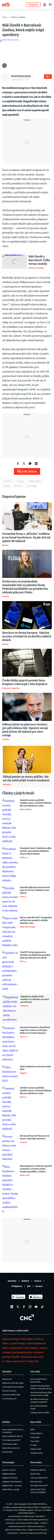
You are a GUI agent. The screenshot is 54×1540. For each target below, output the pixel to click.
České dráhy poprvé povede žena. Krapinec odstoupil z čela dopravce (24, 682)
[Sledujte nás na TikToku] (42, 1307)
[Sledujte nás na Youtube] (36, 1307)
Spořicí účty (35, 1473)
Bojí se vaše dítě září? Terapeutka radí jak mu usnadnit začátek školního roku (36, 920)
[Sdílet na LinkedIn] (36, 463)
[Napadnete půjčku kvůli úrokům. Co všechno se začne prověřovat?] (11, 1008)
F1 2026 (33, 1445)
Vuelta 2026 (33, 1361)
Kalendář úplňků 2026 (11, 1394)
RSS (28, 1286)
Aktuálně (6, 1371)
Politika (6, 1422)
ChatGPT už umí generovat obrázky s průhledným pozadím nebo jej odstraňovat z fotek (35, 955)
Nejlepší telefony (9, 1473)
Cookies (43, 1523)
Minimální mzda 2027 (39, 1485)
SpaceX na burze (9, 1470)
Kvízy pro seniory (9, 1390)
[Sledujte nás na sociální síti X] (18, 1307)
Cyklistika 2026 (36, 1453)
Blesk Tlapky (27, 1339)
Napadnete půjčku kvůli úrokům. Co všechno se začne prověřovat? (34, 999)
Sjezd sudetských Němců (12, 1436)
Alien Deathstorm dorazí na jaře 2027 (35, 1068)
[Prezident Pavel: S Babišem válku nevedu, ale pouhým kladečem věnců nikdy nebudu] (10, 865)
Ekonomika (36, 1462)
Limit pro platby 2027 (39, 1477)
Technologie (8, 1462)
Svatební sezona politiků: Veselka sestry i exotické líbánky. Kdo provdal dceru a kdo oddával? (36, 803)
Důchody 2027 (36, 1481)
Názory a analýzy (18, 17)
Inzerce (37, 1281)
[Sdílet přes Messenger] (30, 463)
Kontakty (12, 1281)
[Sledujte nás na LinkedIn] (12, 1307)
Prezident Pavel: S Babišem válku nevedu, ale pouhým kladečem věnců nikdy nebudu (36, 851)
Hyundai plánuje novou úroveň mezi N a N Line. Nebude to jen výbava (35, 890)
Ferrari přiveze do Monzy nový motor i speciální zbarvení (34, 1137)
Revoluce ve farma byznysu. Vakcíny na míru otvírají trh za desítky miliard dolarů (26, 636)
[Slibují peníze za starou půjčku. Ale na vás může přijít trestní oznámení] (27, 759)
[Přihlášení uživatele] (44, 4)
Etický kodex (12, 1533)
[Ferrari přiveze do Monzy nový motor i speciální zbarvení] (10, 1147)
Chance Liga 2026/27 (15, 1361)
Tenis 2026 (34, 1441)
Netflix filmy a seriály (10, 1489)
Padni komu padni (9, 1444)
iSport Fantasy (18, 1343)
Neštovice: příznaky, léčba (12, 1383)
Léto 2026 (35, 1371)
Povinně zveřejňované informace (33, 1533)
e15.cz (4, 17)
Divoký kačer (7, 1452)
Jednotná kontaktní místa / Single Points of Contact (26, 1529)
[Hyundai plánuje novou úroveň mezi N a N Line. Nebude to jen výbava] (10, 899)
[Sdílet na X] (24, 463)
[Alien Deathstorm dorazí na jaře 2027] (10, 1074)
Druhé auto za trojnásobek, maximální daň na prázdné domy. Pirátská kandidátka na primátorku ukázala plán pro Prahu (25, 587)
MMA (32, 1429)
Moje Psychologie (10, 1339)
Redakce (25, 1281)
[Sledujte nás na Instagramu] (30, 1307)
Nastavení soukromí (17, 1526)
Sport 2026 (35, 1422)
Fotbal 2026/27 (36, 1433)
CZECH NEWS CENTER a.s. (37, 1504)
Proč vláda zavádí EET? (11, 1440)
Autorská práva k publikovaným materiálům (26, 1516)
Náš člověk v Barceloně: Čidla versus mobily (39, 260)
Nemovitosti (17, 1348)
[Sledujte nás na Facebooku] (24, 1307)
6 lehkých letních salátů (39, 1412)
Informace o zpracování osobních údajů (22, 1523)
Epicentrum (7, 1379)
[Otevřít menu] (50, 4)
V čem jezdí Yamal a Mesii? (13, 1387)
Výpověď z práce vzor (11, 1448)
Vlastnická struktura (35, 1526)
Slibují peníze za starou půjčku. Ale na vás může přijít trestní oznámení (26, 778)
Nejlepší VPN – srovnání (12, 1485)
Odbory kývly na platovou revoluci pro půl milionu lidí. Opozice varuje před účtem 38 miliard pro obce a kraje (25, 730)
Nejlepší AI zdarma (9, 1477)
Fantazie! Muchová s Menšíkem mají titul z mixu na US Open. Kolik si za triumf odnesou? (35, 1030)
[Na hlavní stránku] (6, 4)
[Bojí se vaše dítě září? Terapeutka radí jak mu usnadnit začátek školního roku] (10, 931)
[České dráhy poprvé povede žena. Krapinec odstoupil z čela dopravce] (27, 663)
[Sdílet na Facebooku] (18, 463)
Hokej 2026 (34, 1437)
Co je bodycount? (9, 1398)
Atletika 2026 (35, 1449)
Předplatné (16, 1286)
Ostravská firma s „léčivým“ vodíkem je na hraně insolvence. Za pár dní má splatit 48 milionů (26, 537)
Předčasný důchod (38, 1470)
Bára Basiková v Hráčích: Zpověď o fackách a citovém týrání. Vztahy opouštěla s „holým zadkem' (36, 1169)
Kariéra (39, 1286)
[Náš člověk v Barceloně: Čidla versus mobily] (14, 262)
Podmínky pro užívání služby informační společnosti (26, 1519)
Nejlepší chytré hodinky (12, 1481)
